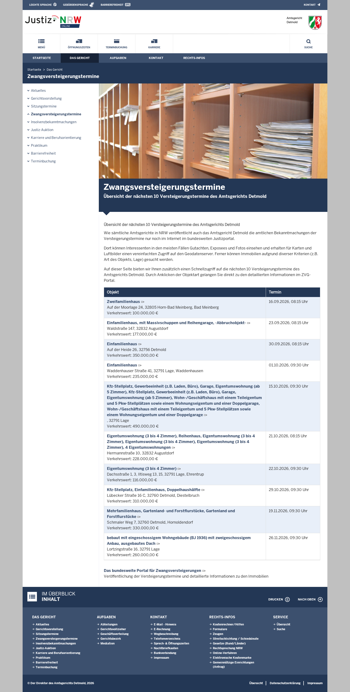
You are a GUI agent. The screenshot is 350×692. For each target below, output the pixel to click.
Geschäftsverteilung (114, 634)
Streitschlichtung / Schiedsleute (236, 639)
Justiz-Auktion (42, 130)
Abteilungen (108, 624)
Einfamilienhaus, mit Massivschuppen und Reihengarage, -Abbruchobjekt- (176, 322)
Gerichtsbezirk (110, 639)
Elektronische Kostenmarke (232, 658)
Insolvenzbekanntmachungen (53, 122)
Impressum (161, 658)
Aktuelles (38, 90)
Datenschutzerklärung (285, 683)
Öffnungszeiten (79, 47)
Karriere (154, 47)
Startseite (42, 58)
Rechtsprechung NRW (228, 648)
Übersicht (283, 624)
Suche (308, 47)
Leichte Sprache (40, 4)
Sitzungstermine (44, 106)
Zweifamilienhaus (123, 301)
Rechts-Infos (194, 58)
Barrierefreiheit (112, 4)
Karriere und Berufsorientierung (56, 138)
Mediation (107, 643)
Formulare (220, 629)
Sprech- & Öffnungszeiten (171, 643)
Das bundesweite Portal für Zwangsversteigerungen (152, 570)
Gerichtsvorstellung (46, 98)
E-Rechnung (162, 629)
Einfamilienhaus (122, 343)
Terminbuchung (116, 47)
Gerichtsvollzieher (113, 629)
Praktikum (39, 145)
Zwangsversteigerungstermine (56, 114)
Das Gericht (80, 58)
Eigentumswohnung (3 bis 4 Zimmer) (141, 468)
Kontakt (309, 4)
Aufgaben (118, 58)
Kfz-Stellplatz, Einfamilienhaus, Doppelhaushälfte (153, 489)
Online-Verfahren (225, 653)
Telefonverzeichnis (167, 639)
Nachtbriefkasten (166, 648)
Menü (41, 47)
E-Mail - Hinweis (165, 624)
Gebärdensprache (75, 4)
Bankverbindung (165, 653)
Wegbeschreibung (166, 634)
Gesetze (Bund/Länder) (229, 643)
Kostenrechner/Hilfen (228, 624)
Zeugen (218, 634)
